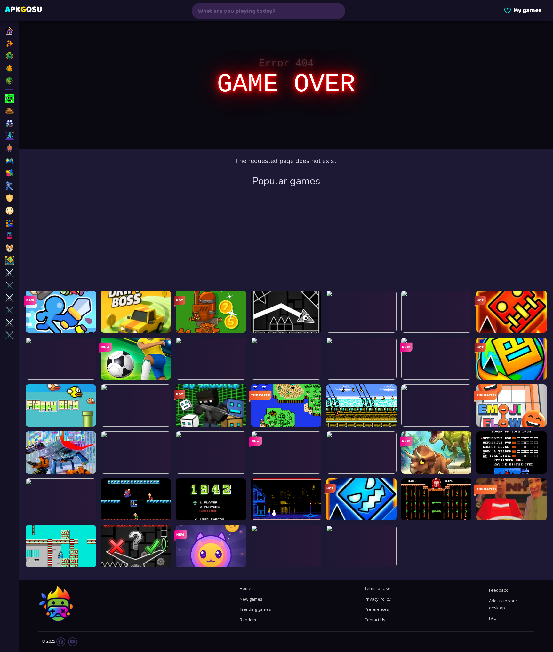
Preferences (377, 609)
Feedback (498, 590)
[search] (336, 10)
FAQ (493, 618)
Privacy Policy (378, 599)
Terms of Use (377, 588)
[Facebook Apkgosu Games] (60, 641)
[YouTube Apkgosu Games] (72, 641)
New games (251, 599)
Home (245, 588)
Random (248, 620)
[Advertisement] (286, 239)
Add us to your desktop (503, 604)
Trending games (255, 609)
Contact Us (375, 620)
